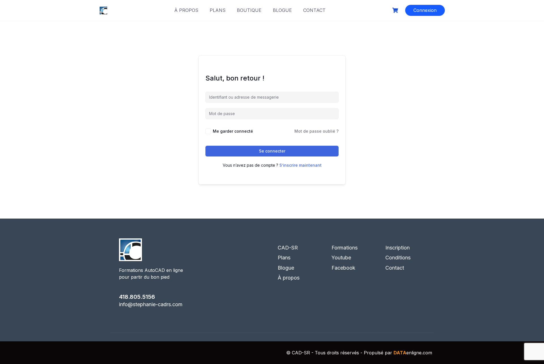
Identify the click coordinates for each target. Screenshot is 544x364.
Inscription (397, 248)
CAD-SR (288, 248)
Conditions (398, 258)
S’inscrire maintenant (300, 165)
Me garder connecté (233, 131)
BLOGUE (282, 10)
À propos (288, 278)
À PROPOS (186, 10)
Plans (284, 258)
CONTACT (314, 10)
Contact (394, 268)
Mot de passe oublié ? (316, 131)
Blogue (286, 268)
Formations (345, 248)
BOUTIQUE (249, 10)
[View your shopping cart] (396, 10)
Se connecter (272, 151)
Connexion (425, 10)
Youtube (341, 258)
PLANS (218, 10)
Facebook (343, 268)
